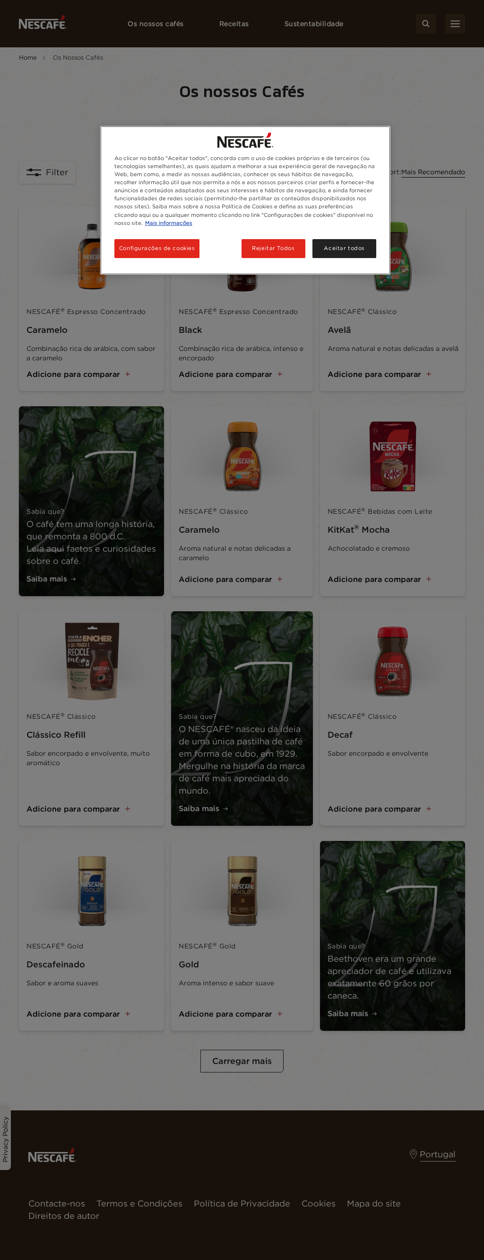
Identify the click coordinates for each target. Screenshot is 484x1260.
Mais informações (168, 223)
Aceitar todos (344, 248)
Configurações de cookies (157, 248)
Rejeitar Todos (273, 248)
